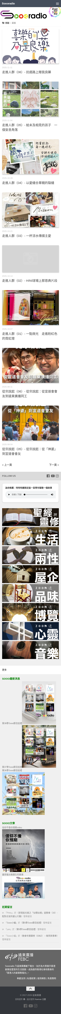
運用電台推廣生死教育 (12, 874)
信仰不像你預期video (12, 827)
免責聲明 (52, 978)
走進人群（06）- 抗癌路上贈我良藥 (26, 72)
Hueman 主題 (40, 999)
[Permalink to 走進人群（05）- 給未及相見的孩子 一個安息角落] (30, 99)
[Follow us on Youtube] (52, 476)
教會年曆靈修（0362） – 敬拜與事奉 (39, 936)
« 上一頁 (7, 465)
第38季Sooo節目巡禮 (12, 723)
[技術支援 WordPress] (24, 999)
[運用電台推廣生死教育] (23, 898)
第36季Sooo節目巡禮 (12, 770)
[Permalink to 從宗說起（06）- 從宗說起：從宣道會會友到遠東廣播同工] (30, 365)
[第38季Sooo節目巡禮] (39, 723)
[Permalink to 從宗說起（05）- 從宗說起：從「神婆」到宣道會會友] (30, 423)
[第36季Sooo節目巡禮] (23, 814)
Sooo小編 (11, 922)
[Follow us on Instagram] (57, 476)
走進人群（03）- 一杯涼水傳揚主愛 (26, 236)
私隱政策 (31, 978)
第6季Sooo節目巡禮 (31, 922)
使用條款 (41, 978)
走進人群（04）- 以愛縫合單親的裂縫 (28, 183)
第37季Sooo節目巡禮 (12, 767)
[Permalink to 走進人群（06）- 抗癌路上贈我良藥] (30, 46)
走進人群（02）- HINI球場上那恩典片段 (29, 280)
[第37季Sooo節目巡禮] (39, 767)
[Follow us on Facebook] (48, 476)
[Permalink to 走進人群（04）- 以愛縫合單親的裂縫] (30, 156)
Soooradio (8, 3)
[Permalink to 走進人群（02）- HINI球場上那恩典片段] (30, 258)
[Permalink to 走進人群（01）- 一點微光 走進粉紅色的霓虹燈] (30, 307)
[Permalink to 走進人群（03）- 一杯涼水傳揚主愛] (30, 209)
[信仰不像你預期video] (23, 871)
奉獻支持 (21, 978)
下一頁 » (54, 465)
